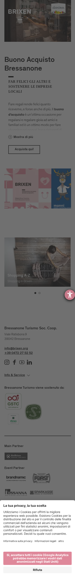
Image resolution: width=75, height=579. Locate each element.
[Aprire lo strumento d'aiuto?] (70, 295)
